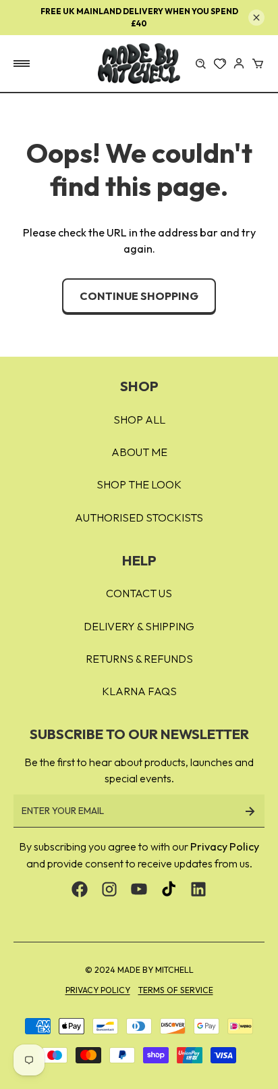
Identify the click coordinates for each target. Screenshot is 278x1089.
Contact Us (139, 593)
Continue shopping (139, 296)
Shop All (139, 419)
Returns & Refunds (139, 658)
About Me (139, 452)
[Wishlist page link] (220, 63)
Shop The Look (139, 484)
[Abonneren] (250, 811)
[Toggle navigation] (21, 63)
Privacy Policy (224, 846)
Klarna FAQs (139, 691)
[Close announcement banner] (256, 17)
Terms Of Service (175, 990)
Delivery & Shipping (139, 626)
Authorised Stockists (139, 517)
